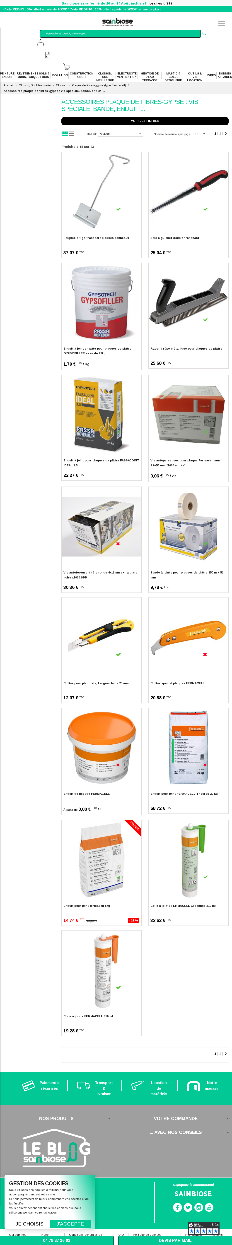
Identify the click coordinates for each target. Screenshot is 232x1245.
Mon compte (40, 43)
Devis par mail (175, 1240)
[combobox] (120, 34)
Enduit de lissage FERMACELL (86, 793)
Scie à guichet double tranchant (174, 238)
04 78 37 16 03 (56, 1240)
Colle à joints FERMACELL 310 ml (88, 1016)
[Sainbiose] (117, 21)
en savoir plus (149, 9)
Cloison (61, 85)
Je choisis (30, 1224)
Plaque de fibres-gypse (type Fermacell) (99, 85)
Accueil (8, 85)
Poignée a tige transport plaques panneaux (96, 238)
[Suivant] (226, 133)
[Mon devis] (47, 55)
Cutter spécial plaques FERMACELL (177, 683)
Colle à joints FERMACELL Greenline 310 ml (183, 905)
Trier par (92, 133)
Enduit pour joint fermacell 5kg (86, 905)
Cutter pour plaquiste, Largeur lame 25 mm (96, 683)
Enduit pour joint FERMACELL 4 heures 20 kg (184, 793)
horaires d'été (160, 3)
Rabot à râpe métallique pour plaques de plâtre (186, 348)
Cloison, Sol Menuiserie (35, 85)
